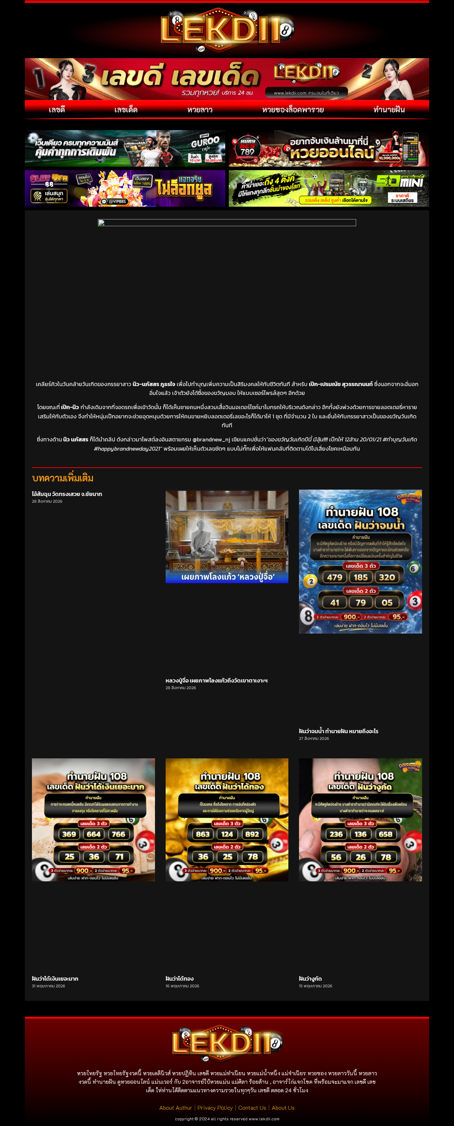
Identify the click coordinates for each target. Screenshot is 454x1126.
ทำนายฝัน (389, 109)
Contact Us (252, 1107)
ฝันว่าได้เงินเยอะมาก (55, 978)
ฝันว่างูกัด (310, 978)
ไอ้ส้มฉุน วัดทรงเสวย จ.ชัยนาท (67, 494)
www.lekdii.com (264, 1118)
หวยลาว (199, 109)
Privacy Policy (215, 1107)
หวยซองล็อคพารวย (293, 109)
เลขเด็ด (126, 109)
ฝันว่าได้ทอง (180, 978)
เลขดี (57, 109)
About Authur (175, 1107)
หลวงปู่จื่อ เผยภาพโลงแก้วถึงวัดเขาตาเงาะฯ (217, 680)
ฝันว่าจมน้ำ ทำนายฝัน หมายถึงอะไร (338, 731)
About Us (283, 1107)
